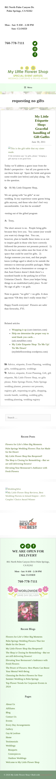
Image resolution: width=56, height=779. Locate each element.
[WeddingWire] (13, 489)
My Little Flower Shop (25, 377)
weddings (31, 368)
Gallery (9, 729)
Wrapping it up (19, 329)
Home (9, 737)
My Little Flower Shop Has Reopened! (23, 456)
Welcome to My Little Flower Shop (22, 762)
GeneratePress (46, 775)
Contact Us (11, 716)
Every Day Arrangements (18, 725)
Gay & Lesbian (13, 733)
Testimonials (12, 741)
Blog (8, 712)
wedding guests (17, 368)
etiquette (20, 364)
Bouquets (12, 750)
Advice (11, 364)
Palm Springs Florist (22, 381)
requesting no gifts (26, 390)
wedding (23, 395)
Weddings (10, 745)
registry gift (10, 390)
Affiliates (10, 708)
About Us (10, 704)
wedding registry (32, 399)
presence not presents (32, 386)
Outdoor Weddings (17, 758)
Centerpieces (14, 754)
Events (9, 721)
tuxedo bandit (11, 395)
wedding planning (13, 399)
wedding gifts (36, 395)
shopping (41, 390)
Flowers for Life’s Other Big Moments (23, 444)
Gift (44, 373)
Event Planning (33, 364)
